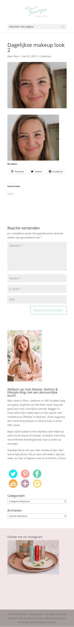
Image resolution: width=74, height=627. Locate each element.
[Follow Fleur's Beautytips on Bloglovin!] (25, 486)
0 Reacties (45, 56)
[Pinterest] (25, 477)
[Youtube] (13, 486)
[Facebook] (37, 477)
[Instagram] (37, 486)
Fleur (16, 56)
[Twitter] (13, 477)
